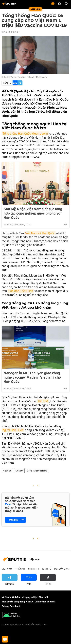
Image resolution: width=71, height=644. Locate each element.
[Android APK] (11, 615)
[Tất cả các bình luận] (5, 639)
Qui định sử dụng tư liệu (24, 597)
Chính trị (19, 470)
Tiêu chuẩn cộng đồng (13, 601)
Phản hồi (43, 597)
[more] (65, 224)
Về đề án (6, 597)
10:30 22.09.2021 (11, 31)
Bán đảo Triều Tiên (20, 291)
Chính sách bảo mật (45, 601)
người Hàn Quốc (12, 430)
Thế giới (20, 568)
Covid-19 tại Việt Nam (37, 470)
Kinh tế (46, 568)
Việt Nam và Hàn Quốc (40, 233)
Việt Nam (7, 470)
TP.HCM (42, 401)
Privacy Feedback (11, 606)
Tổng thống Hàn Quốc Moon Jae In (25, 133)
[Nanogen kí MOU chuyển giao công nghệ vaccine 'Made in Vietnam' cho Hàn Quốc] (35, 347)
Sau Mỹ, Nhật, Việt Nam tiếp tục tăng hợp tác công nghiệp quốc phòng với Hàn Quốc (33, 213)
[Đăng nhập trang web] (59, 3)
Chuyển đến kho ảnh (37, 77)
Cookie (30, 601)
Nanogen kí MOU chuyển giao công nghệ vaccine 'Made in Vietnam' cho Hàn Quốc (32, 377)
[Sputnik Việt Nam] (10, 4)
